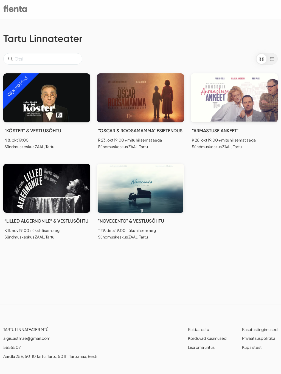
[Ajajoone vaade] (272, 59)
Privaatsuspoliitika (258, 338)
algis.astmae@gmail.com (26, 338)
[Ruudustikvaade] (261, 59)
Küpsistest (252, 347)
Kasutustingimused (260, 329)
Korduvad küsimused (207, 338)
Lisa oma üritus (201, 347)
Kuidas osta (198, 329)
